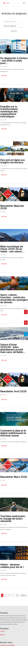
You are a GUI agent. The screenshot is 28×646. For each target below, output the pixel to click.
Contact (2, 631)
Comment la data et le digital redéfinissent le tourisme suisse (13, 433)
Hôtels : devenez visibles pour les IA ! (12, 566)
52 (17, 595)
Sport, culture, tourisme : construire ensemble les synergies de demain (14, 298)
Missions (2, 634)
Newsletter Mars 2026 (13, 476)
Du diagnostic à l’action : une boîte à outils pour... (14, 61)
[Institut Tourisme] (26, 334)
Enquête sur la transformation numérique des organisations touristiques (9, 111)
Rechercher (14, 31)
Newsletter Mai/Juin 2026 (12, 207)
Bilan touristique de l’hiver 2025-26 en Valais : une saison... (12, 249)
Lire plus (4, 75)
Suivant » (23, 595)
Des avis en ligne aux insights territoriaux (12, 161)
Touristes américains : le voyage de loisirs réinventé (13, 519)
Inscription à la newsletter (7, 645)
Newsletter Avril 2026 (13, 391)
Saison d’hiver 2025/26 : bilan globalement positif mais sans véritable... (13, 348)
